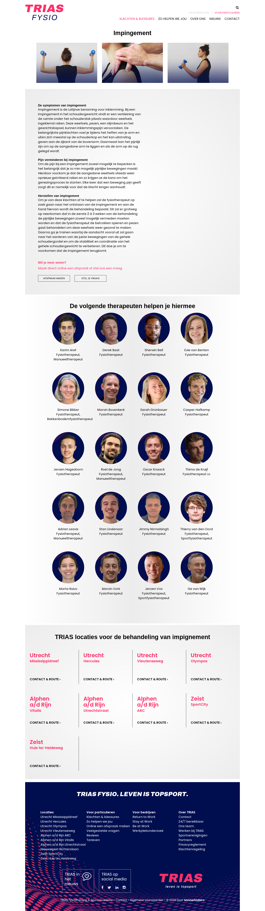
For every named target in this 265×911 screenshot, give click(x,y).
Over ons (197, 19)
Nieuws (215, 19)
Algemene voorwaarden (146, 900)
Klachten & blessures (136, 19)
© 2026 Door (185, 900)
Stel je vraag (91, 278)
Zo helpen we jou (172, 19)
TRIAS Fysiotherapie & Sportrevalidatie (86, 900)
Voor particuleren (227, 12)
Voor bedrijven (199, 12)
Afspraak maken (54, 278)
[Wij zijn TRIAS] (44, 12)
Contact (232, 19)
